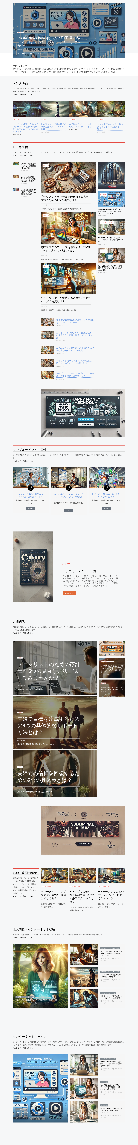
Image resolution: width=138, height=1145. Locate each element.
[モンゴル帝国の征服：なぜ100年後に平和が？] (84, 977)
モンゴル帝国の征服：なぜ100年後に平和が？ (110, 976)
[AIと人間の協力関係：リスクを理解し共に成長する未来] (16, 176)
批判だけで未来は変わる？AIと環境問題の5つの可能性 (28, 166)
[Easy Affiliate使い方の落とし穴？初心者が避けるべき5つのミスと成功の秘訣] (111, 255)
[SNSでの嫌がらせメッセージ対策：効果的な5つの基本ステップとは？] (84, 954)
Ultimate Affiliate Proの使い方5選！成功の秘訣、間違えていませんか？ (111, 1110)
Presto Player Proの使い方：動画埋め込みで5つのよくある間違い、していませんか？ (39, 1113)
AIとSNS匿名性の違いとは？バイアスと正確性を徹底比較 (29, 192)
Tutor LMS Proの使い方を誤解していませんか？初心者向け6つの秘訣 (111, 1064)
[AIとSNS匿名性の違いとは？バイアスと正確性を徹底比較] (16, 189)
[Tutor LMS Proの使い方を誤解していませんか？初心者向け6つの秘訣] (111, 227)
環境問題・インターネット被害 (25, 997)
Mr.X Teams (18, 1003)
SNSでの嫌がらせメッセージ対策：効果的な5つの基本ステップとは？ (111, 953)
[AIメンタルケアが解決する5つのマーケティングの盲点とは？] (68, 278)
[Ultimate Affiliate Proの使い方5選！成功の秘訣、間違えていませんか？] (84, 1111)
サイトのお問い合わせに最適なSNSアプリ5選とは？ (107, 495)
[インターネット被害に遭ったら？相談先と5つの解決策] (84, 998)
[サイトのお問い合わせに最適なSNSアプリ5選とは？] (107, 477)
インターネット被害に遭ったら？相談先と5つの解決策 (111, 997)
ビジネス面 (46, 165)
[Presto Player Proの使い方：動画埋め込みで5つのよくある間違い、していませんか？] (111, 198)
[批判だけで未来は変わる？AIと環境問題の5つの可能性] (16, 163)
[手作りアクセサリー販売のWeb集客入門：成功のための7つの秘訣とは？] (68, 177)
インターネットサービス (107, 222)
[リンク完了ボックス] (69, 30)
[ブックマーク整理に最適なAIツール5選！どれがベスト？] (31, 477)
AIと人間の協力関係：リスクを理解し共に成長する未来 (28, 179)
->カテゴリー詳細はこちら (23, 94)
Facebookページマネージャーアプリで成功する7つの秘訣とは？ (69, 497)
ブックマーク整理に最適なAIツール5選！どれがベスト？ (31, 495)
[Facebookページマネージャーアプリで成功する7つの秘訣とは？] (69, 477)
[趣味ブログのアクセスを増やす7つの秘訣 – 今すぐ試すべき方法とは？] (68, 228)
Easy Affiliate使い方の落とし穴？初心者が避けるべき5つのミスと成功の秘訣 (111, 1087)
